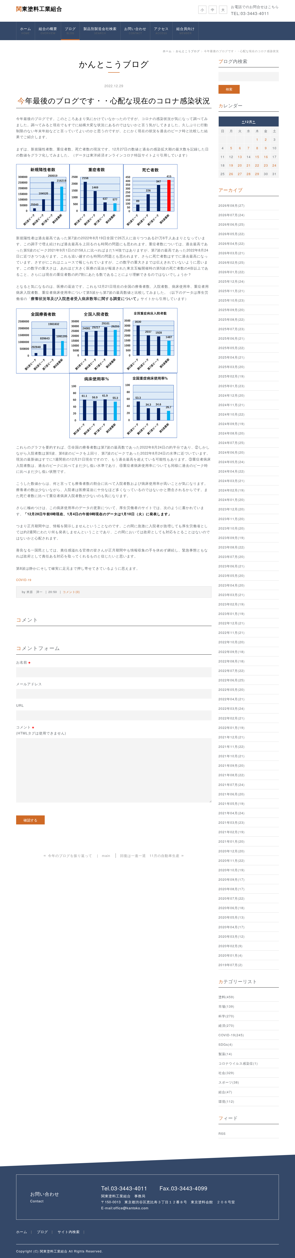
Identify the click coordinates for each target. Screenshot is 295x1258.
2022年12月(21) (231, 623)
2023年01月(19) (231, 613)
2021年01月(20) (231, 841)
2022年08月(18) (231, 661)
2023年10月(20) (231, 528)
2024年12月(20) (231, 395)
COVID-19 (23, 580)
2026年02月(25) (231, 262)
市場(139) (226, 1006)
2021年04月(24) (231, 813)
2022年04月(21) (231, 699)
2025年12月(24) (231, 281)
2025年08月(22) (231, 319)
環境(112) (226, 1101)
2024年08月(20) (231, 433)
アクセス (161, 30)
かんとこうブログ (188, 51)
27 (240, 173)
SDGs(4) (225, 1044)
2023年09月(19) (231, 537)
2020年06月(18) (231, 907)
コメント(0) (71, 592)
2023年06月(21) (231, 566)
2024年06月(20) (231, 452)
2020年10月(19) (231, 870)
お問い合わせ (135, 30)
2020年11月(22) (231, 860)
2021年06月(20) (231, 794)
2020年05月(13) (231, 917)
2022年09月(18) (231, 651)
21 (249, 165)
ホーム (25, 30)
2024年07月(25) (231, 442)
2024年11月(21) (231, 404)
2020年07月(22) (231, 898)
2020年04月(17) (231, 927)
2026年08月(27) (231, 205)
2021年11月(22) (231, 746)
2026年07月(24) (231, 215)
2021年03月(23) (231, 822)
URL (20, 705)
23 (266, 165)
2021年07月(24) (231, 784)
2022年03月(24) (231, 708)
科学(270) (226, 1016)
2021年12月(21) (231, 737)
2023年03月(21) (231, 594)
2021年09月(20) (231, 765)
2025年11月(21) (231, 290)
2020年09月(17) (231, 879)
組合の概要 (48, 30)
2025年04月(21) (231, 357)
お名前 (23, 662)
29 (257, 173)
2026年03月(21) (231, 253)
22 (257, 165)
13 (240, 156)
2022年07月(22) (231, 670)
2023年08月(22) (231, 547)
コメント (41, 730)
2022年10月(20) (231, 642)
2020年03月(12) (231, 936)
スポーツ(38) (228, 1082)
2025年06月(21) (231, 338)
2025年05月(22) (231, 347)
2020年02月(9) (230, 946)
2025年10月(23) (231, 300)
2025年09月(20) (231, 309)
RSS (222, 1133)
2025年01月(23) (231, 385)
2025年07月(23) (231, 328)
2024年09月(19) (231, 423)
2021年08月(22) (231, 775)
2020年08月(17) (231, 889)
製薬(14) (225, 1053)
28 (249, 173)
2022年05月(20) (231, 689)
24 (274, 165)
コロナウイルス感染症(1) (238, 1063)
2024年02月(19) (231, 490)
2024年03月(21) (231, 480)
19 (231, 165)
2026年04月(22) (231, 243)
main (106, 855)
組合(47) (225, 1092)
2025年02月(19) (231, 376)
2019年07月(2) (230, 964)
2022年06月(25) (231, 680)
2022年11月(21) (231, 632)
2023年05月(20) (231, 575)
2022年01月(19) (231, 727)
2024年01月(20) (231, 499)
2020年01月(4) (230, 955)
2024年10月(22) (231, 414)
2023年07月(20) (231, 556)
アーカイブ (230, 189)
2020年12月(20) (231, 851)
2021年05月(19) (231, 803)
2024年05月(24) (231, 461)
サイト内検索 (69, 1231)
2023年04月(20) (231, 585)
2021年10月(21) (231, 756)
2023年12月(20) (231, 509)
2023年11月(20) (231, 518)
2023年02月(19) (231, 604)
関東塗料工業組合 (39, 8)
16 (266, 156)
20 (240, 165)
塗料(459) (226, 996)
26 (231, 173)
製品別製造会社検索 (100, 30)
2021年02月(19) (231, 832)
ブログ (70, 30)
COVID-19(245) (231, 1035)
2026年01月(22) (231, 272)
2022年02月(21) (231, 718)
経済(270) (226, 1025)
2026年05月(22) (231, 233)
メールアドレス (29, 683)
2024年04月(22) (231, 471)
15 (257, 156)
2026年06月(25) (231, 224)
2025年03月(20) (231, 366)
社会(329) (226, 1072)
